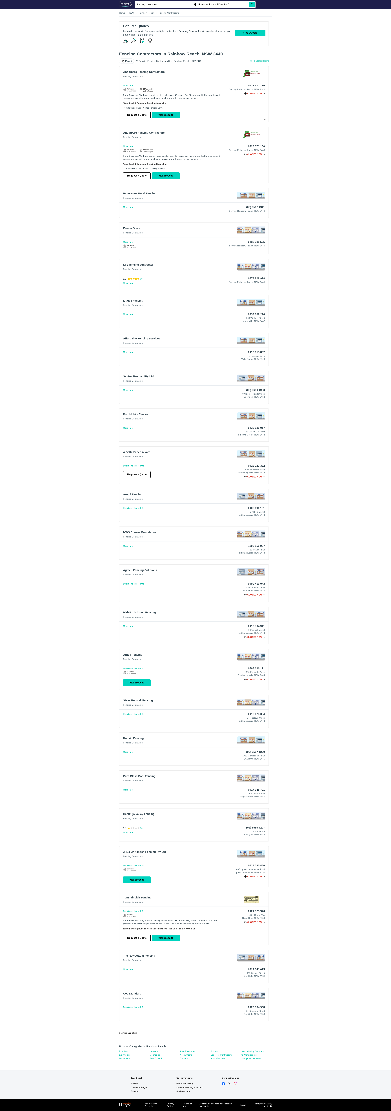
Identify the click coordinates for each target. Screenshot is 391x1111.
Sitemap (135, 1091)
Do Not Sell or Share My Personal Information (215, 1104)
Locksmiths (124, 1058)
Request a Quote (137, 115)
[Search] (252, 4)
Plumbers (124, 1051)
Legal (243, 1105)
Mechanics (155, 1055)
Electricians (124, 1055)
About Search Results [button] (259, 61)
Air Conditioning (249, 1055)
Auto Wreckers (217, 1058)
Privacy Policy (170, 1104)
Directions (128, 465)
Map (127, 61)
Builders (214, 1051)
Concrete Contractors (221, 1055)
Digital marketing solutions (189, 1087)
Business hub (183, 1091)
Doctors (184, 1058)
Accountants (186, 1055)
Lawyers (154, 1051)
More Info (128, 85)
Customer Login (139, 1087)
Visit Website (165, 115)
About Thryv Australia (151, 1104)
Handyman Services (251, 1058)
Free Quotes (250, 32)
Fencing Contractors (133, 76)
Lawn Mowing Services (252, 1051)
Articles (134, 1083)
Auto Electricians (188, 1051)
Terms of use (187, 1104)
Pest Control (156, 1058)
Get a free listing (184, 1083)
